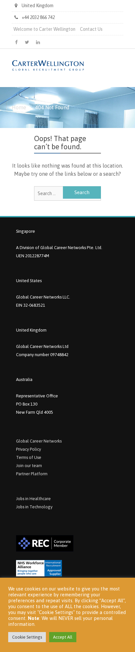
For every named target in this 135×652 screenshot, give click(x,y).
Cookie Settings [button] (27, 637)
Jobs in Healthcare (33, 498)
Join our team (29, 465)
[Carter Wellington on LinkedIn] (38, 42)
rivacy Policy (29, 449)
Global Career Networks (39, 441)
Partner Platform (32, 473)
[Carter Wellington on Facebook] (16, 42)
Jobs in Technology (34, 506)
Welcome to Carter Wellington (44, 29)
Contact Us (91, 29)
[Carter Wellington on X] (27, 42)
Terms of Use (28, 457)
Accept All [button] (62, 637)
